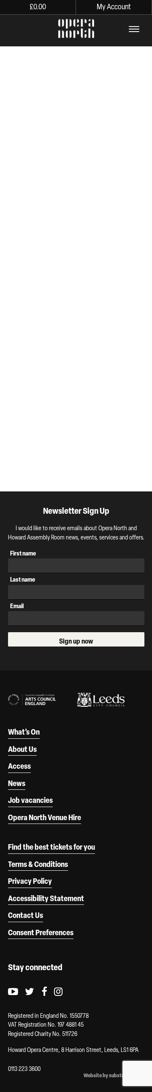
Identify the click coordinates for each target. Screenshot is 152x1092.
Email (17, 606)
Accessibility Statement (46, 898)
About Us (22, 749)
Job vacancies (30, 800)
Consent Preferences (40, 932)
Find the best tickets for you (51, 847)
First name (23, 553)
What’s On (24, 732)
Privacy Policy (30, 881)
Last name (22, 579)
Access (19, 766)
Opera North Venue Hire (44, 817)
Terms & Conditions (38, 864)
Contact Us (25, 915)
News (16, 783)
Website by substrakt (107, 1075)
